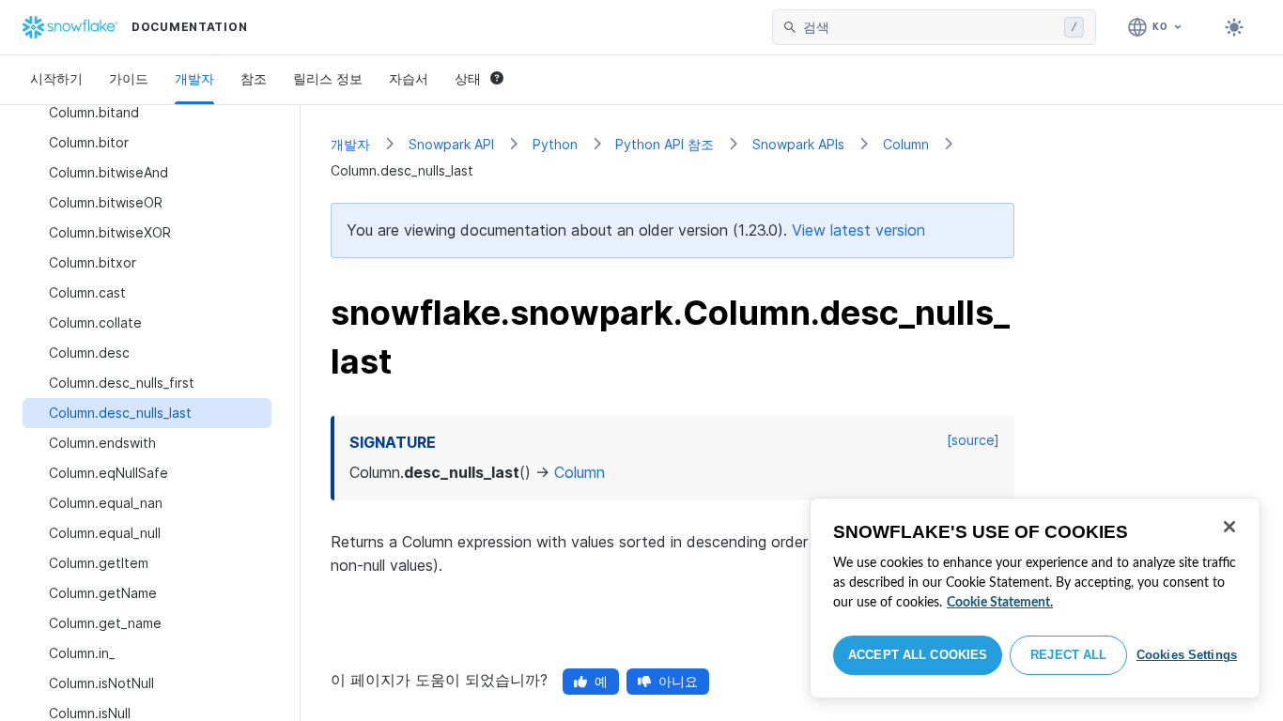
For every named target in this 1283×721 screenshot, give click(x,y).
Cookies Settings (1186, 655)
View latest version (858, 230)
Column (906, 144)
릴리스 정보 (328, 78)
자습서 (408, 78)
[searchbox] (930, 27)
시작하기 (56, 78)
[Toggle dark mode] (1234, 27)
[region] (1035, 598)
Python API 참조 (664, 144)
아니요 (678, 681)
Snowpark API (451, 144)
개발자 (194, 78)
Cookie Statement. (1000, 602)
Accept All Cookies (917, 655)
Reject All (1068, 655)
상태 (468, 78)
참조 (253, 78)
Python (555, 144)
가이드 (128, 78)
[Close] (1229, 526)
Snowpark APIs (798, 144)
